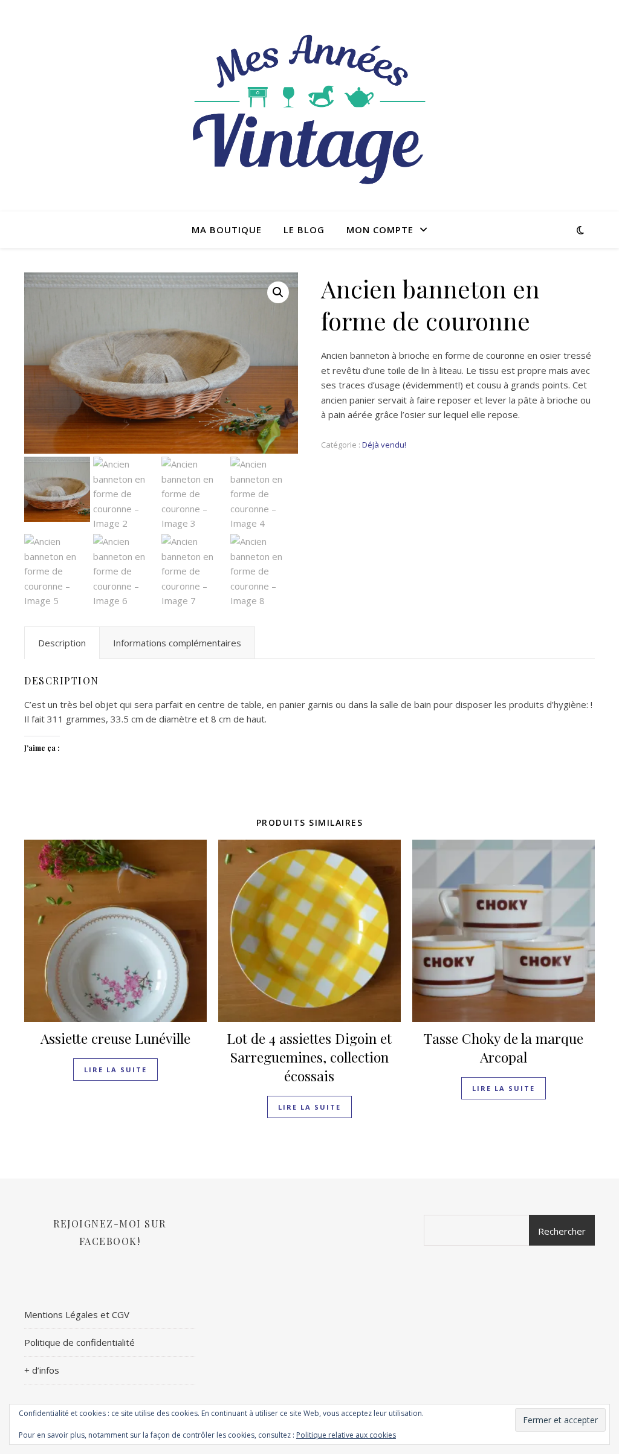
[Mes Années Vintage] (309, 105)
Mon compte (379, 230)
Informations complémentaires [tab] (177, 643)
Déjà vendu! (384, 444)
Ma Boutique (227, 230)
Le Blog (304, 230)
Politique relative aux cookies (346, 1435)
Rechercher (562, 1231)
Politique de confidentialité (79, 1342)
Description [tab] (62, 643)
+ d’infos (41, 1370)
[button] (278, 292)
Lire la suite (115, 1069)
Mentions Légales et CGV (76, 1314)
